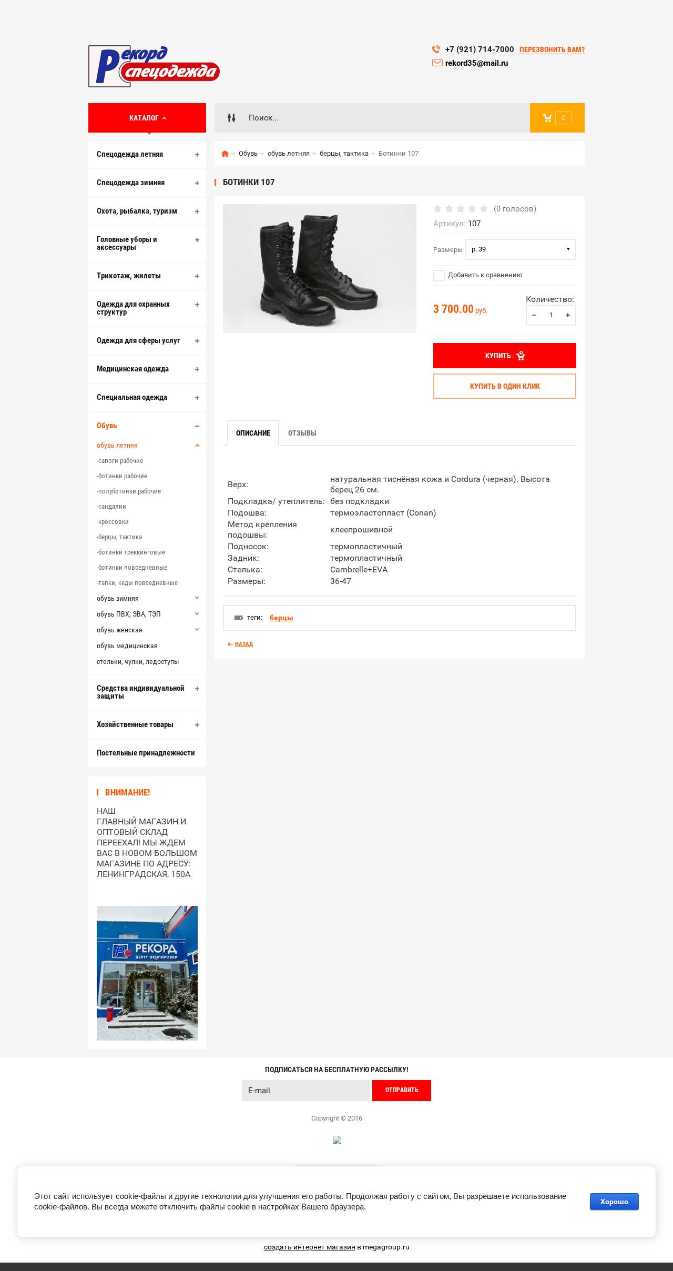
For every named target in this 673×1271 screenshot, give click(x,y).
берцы (281, 617)
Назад (244, 644)
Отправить (402, 1090)
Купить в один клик (505, 386)
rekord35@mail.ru (477, 63)
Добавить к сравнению (484, 275)
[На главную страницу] (154, 66)
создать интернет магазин (309, 1247)
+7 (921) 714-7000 (479, 49)
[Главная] (225, 154)
